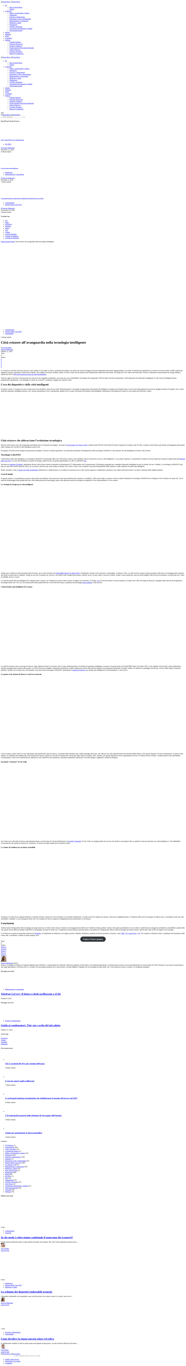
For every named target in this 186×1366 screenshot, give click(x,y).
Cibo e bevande (10, 1149)
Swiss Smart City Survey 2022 (77, 445)
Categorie (8, 11)
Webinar (8, 34)
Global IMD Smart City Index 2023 (67, 573)
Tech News (9, 1184)
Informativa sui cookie (12, 1361)
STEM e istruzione (15, 27)
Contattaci (8, 38)
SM (6, 1178)
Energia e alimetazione (17, 17)
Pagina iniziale (6, 242)
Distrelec (38, 933)
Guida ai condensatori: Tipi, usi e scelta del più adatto (30, 1025)
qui (85, 461)
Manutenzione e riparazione (18, 21)
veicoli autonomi (10, 234)
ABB (122, 933)
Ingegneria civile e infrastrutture (20, 19)
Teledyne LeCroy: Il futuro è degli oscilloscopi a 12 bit (31, 994)
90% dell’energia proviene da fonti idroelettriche (30, 374)
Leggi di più (5, 1250)
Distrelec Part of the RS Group (17, 1356)
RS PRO (8, 144)
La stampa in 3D (10, 1165)
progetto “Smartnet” (75, 841)
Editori (11, 9)
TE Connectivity (131, 933)
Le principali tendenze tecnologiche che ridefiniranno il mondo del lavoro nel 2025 (22, 198)
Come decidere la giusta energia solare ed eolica (27, 1338)
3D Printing (9, 1145)
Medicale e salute (15, 23)
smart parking (87, 582)
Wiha (7, 222)
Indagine (8, 1159)
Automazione (9, 203)
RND (7, 36)
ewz (98, 581)
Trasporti (8, 1190)
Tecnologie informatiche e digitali (20, 28)
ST (139, 933)
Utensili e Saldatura (11, 236)
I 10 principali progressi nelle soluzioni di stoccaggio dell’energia (33, 1115)
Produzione (13, 25)
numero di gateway (79, 670)
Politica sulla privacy (12, 1359)
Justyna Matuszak (7, 349)
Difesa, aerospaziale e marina (19, 13)
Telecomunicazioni (15, 30)
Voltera (7, 232)
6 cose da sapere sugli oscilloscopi (9, 168)
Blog (13, 242)
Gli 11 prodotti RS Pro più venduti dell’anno (12, 140)
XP (6, 221)
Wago (7, 228)
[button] (2, 113)
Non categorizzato (11, 1170)
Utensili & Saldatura (12, 238)
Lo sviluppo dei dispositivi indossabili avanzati (27, 1291)
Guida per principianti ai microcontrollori (23, 1133)
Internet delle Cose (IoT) (13, 205)
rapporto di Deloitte (16, 464)
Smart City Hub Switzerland (28, 470)
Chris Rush (5, 1350)
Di (6, 5)
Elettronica (13, 15)
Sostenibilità (9, 333)
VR (6, 230)
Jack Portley (5, 1249)
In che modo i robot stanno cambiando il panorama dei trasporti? (37, 1237)
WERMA (8, 224)
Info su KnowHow (15, 7)
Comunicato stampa (12, 1151)
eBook (7, 32)
